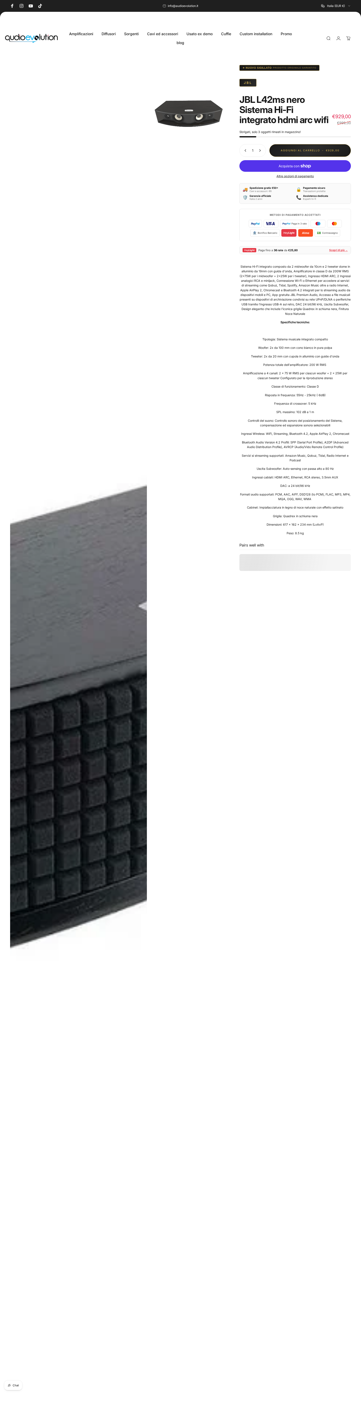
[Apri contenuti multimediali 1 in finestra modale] (78, 734)
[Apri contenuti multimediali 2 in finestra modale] (188, 113)
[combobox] (336, 6)
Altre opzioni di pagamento (295, 176)
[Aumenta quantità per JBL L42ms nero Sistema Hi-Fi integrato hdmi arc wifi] (261, 150)
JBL (248, 83)
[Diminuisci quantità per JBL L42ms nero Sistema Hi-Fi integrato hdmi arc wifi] (244, 150)
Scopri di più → (338, 250)
